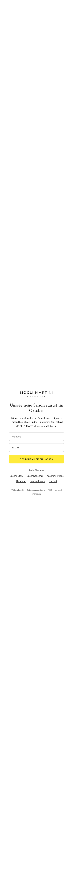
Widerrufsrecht (18, 490)
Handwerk (21, 481)
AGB (50, 490)
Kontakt (53, 481)
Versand (58, 490)
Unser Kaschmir (35, 476)
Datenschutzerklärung (36, 490)
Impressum (36, 494)
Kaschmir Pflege (55, 476)
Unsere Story (16, 476)
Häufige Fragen (37, 481)
